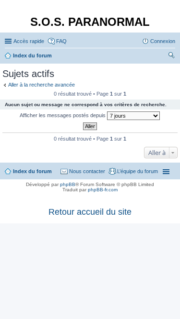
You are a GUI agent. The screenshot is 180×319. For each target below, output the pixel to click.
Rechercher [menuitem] (171, 56)
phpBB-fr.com (103, 189)
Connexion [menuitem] (162, 41)
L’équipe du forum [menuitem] (137, 171)
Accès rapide (28, 41)
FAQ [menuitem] (61, 41)
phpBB (67, 184)
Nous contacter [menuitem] (87, 171)
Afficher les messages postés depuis (63, 115)
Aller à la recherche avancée (41, 85)
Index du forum (32, 171)
